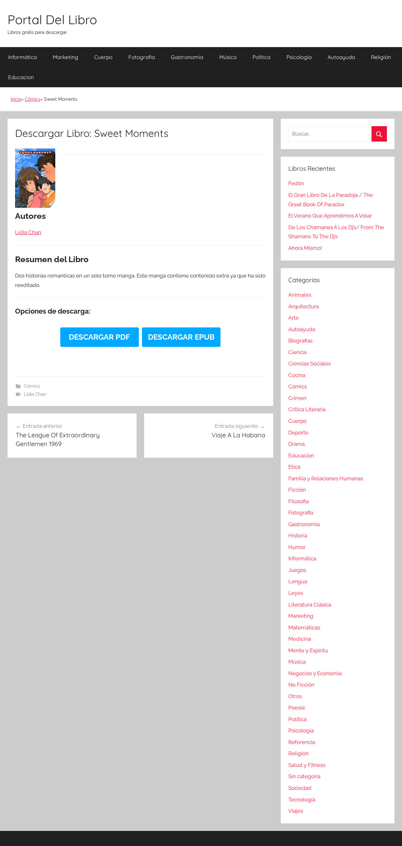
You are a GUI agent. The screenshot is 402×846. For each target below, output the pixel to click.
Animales (299, 295)
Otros (295, 696)
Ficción (297, 490)
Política (261, 57)
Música (227, 57)
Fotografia (141, 57)
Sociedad (300, 788)
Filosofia (298, 501)
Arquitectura (303, 306)
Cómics (32, 99)
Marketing (65, 57)
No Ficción (301, 685)
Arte (293, 318)
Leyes (295, 593)
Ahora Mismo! (305, 248)
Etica (294, 467)
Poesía (296, 707)
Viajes (295, 811)
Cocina (296, 375)
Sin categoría (304, 776)
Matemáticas (304, 627)
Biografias (300, 340)
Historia (297, 535)
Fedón (296, 183)
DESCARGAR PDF (99, 337)
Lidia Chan (35, 394)
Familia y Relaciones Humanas (325, 478)
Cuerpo (103, 57)
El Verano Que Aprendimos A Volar (330, 216)
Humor (297, 547)
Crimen (297, 398)
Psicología (299, 57)
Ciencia (297, 352)
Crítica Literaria (306, 409)
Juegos (297, 570)
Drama (296, 444)
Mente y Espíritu (308, 650)
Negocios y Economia (315, 673)
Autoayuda (341, 57)
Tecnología (301, 799)
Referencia (301, 742)
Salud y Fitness (306, 765)
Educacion (21, 77)
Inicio (16, 99)
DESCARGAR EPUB (181, 337)
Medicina (299, 639)
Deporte (298, 432)
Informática (22, 57)
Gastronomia (187, 57)
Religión (381, 57)
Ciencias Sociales (309, 363)
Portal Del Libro (52, 19)
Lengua (297, 581)
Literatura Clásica (309, 604)
